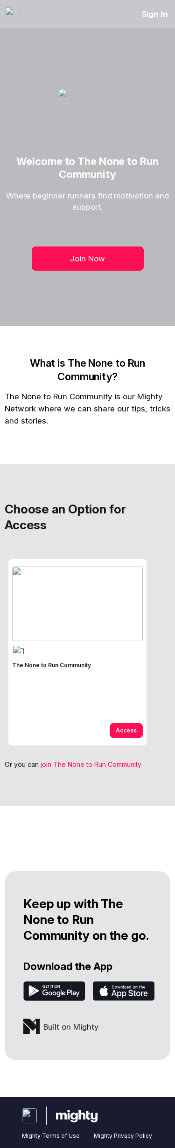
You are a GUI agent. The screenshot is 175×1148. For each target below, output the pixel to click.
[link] (77, 652)
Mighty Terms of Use (51, 1135)
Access (126, 730)
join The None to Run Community (91, 764)
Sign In (154, 14)
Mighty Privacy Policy (123, 1135)
